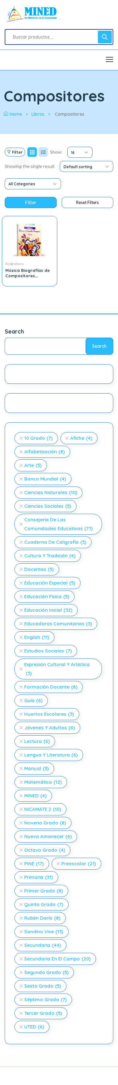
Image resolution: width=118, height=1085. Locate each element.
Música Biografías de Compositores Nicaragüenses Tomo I (28, 276)
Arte (33, 465)
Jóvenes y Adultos (49, 728)
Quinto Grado (43, 904)
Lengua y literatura (51, 755)
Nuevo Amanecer (48, 836)
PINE (34, 864)
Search (14, 331)
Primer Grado (43, 891)
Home (16, 114)
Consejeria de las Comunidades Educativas (58, 524)
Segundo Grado (46, 972)
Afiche (81, 438)
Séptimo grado (45, 999)
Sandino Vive (43, 932)
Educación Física (46, 596)
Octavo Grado (44, 850)
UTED (34, 1027)
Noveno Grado (45, 823)
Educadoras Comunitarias (58, 624)
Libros (37, 114)
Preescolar (78, 864)
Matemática (43, 782)
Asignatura (14, 263)
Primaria (38, 877)
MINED (35, 796)
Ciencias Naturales (50, 492)
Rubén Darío (42, 918)
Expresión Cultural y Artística (57, 668)
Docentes (39, 569)
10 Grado (38, 438)
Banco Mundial (45, 479)
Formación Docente (50, 687)
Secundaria (42, 945)
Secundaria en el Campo (57, 959)
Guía (33, 700)
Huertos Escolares (49, 714)
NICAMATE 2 (42, 809)
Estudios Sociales (48, 651)
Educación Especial (49, 583)
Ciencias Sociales (47, 506)
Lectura (37, 741)
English (36, 637)
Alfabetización (44, 452)
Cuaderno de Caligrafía (55, 542)
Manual (36, 768)
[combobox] (80, 152)
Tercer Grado (43, 1013)
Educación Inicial (48, 610)
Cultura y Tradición (50, 556)
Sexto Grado (42, 986)
